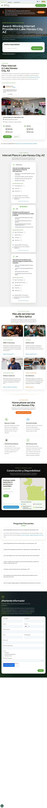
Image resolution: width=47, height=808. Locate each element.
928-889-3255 (5, 613)
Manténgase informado (34, 77)
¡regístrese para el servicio (37, 535)
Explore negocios (30, 387)
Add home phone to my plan (23, 412)
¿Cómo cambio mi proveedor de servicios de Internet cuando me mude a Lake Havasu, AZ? (21, 562)
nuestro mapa (25, 535)
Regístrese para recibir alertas (11, 507)
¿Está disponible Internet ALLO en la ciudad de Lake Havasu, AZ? (21, 530)
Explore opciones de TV (9, 354)
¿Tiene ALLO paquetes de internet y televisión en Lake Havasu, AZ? (21, 549)
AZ (37, 79)
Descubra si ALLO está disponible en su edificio (27, 143)
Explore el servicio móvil (32, 354)
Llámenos (16, 136)
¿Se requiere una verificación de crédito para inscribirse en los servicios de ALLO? (20, 576)
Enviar (6, 495)
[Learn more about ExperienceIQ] (22, 235)
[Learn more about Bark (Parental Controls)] (27, 283)
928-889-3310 (28, 613)
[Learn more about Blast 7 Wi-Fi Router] (25, 232)
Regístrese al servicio (40, 5)
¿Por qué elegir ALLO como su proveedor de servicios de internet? (21, 555)
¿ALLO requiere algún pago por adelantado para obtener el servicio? (22, 583)
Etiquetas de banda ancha (23, 201)
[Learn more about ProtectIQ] (20, 189)
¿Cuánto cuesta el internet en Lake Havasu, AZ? (16, 569)
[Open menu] (2, 5)
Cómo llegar (7, 136)
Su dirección (6, 488)
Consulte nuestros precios (8, 54)
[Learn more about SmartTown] (21, 191)
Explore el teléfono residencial (10, 387)
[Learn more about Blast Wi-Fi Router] (24, 186)
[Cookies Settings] (2, 805)
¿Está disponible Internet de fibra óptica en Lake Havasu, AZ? (20, 543)
